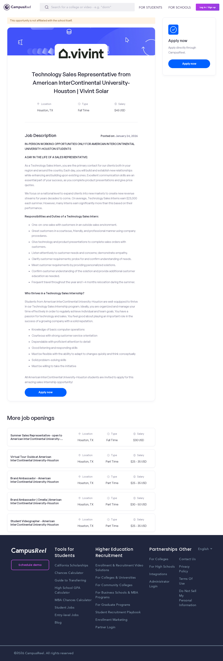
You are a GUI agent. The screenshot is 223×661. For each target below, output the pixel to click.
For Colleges (158, 559)
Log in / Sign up (208, 7)
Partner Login (105, 627)
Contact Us (187, 559)
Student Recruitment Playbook (118, 612)
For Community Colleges (113, 585)
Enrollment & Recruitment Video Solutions (119, 568)
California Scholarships (71, 565)
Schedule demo (30, 565)
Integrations (158, 574)
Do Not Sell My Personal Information (187, 598)
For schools (179, 7)
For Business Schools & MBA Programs (116, 595)
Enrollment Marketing (111, 619)
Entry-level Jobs (67, 615)
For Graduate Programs (112, 604)
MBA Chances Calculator (73, 600)
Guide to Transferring (70, 580)
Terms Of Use (186, 581)
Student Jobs (64, 607)
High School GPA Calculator (67, 590)
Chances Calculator (69, 573)
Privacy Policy (184, 569)
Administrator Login (159, 584)
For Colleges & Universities (115, 577)
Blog (58, 622)
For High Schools (162, 566)
